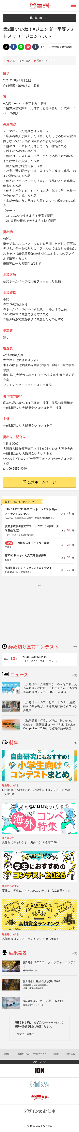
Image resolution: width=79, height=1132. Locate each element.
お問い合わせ (71, 1054)
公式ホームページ (41, 482)
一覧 (74, 675)
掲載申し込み (23, 1054)
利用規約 (55, 1054)
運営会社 (8, 1054)
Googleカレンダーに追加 (60, 47)
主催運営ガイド (39, 1054)
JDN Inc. (47, 1125)
